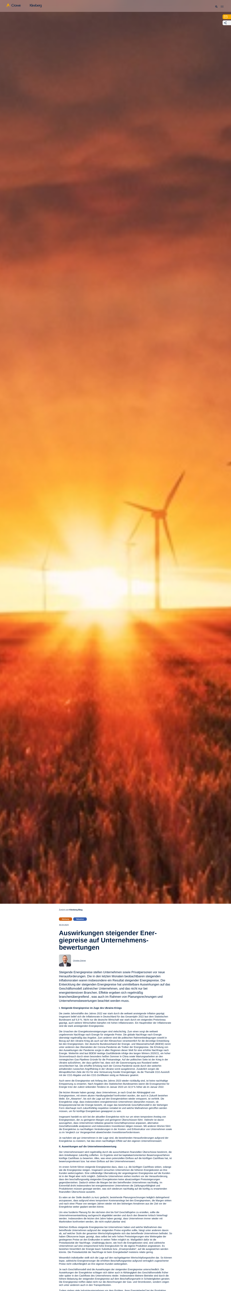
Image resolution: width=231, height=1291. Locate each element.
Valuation (80, 919)
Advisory (65, 919)
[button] (216, 7)
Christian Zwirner (79, 960)
